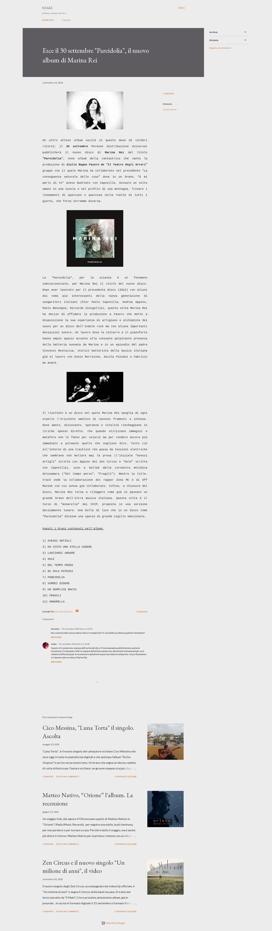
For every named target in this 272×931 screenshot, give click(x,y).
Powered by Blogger (115, 923)
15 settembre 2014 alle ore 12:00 (74, 644)
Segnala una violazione (220, 47)
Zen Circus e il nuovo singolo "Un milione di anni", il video (83, 866)
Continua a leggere (125, 776)
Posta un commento (67, 776)
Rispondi (56, 637)
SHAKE (47, 8)
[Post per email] (77, 611)
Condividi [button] (168, 93)
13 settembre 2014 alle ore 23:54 (77, 629)
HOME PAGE (48, 20)
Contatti (66, 20)
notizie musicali (170, 109)
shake (54, 644)
